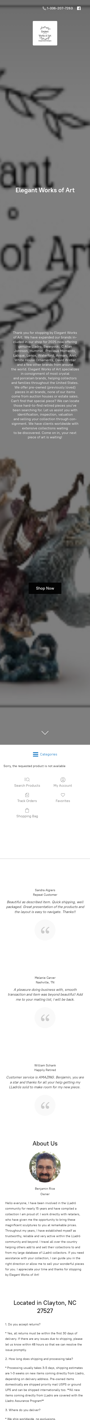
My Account (63, 785)
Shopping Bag (27, 816)
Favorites (63, 801)
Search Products (27, 785)
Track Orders (27, 801)
